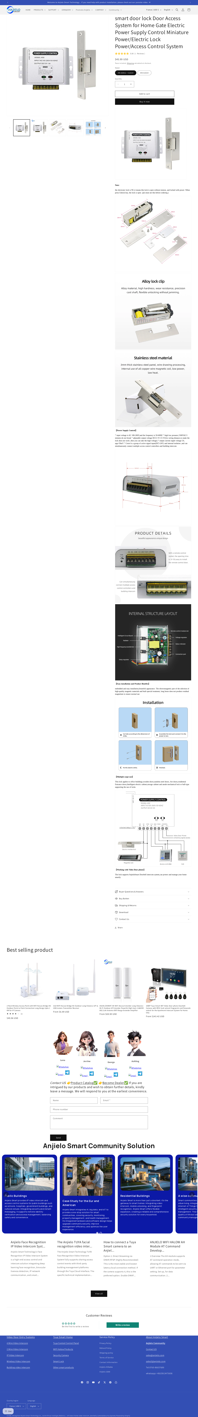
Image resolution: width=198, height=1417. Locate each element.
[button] (39, 10)
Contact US (151, 1349)
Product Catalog (82, 1083)
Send (58, 1137)
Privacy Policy (105, 1343)
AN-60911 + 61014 (125, 73)
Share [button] (120, 927)
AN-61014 (144, 73)
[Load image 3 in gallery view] (57, 127)
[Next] (192, 1194)
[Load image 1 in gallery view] (21, 127)
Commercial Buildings (159, 1196)
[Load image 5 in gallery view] (93, 127)
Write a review (123, 1325)
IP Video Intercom (15, 1355)
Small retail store (97, 1196)
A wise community (40, 1196)
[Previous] (6, 1194)
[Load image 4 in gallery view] (75, 127)
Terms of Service (107, 1357)
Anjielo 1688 (105, 1371)
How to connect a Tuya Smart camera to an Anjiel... (120, 1246)
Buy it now (145, 101)
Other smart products (63, 1367)
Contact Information (108, 1362)
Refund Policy (106, 1348)
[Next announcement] (190, 2)
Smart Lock (58, 1361)
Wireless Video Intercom (18, 1361)
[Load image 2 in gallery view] (39, 127)
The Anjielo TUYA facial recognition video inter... (74, 1244)
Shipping (130, 63)
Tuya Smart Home (63, 1337)
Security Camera (61, 1355)
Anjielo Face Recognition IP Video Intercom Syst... (28, 1244)
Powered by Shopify (123, 1416)
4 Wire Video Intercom (17, 1343)
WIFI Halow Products (63, 1349)
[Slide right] (105, 128)
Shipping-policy (106, 1353)
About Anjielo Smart (157, 1337)
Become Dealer (113, 1083)
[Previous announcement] (8, 2)
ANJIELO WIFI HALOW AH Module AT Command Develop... (167, 1246)
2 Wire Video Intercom (17, 1349)
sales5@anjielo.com (156, 1361)
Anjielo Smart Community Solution (99, 1145)
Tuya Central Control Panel (66, 1343)
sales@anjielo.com (155, 1355)
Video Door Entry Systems (21, 1337)
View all (99, 1293)
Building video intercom (18, 1367)
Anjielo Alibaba (106, 1367)
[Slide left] (10, 128)
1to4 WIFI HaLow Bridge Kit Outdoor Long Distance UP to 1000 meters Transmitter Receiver (75, 1007)
